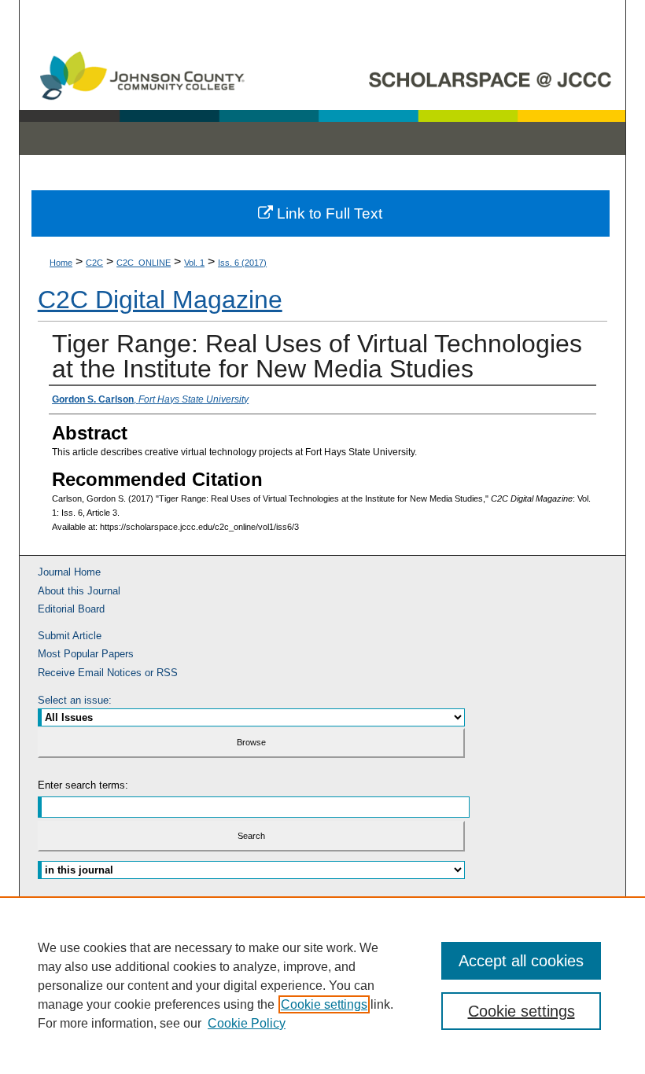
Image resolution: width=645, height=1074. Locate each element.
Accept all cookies (521, 960)
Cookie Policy (247, 1023)
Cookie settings (324, 1004)
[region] (322, 985)
